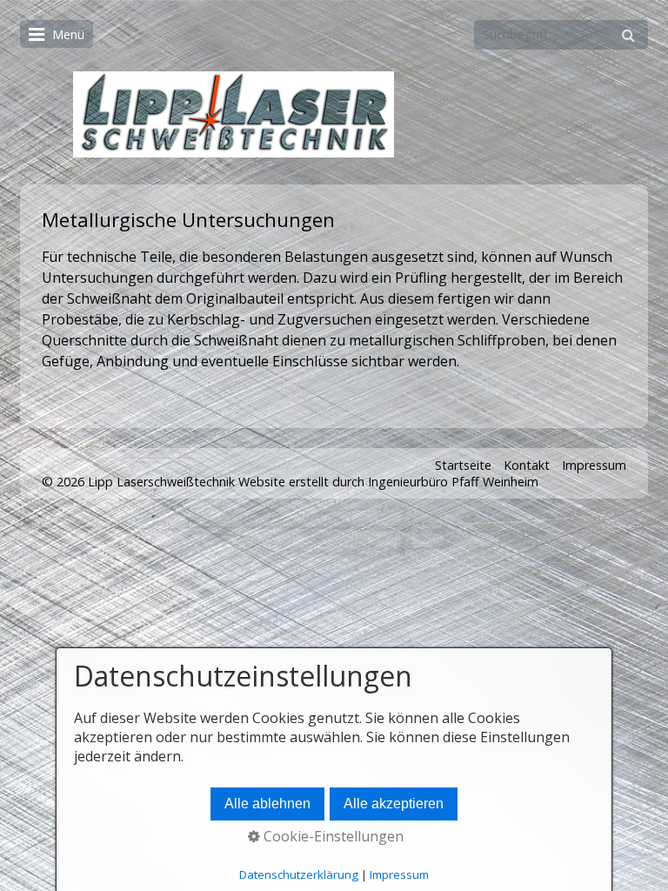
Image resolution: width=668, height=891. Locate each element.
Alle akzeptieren (394, 803)
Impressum (594, 465)
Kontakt (527, 465)
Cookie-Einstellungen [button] (332, 836)
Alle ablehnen (267, 803)
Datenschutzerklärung (298, 874)
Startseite (463, 465)
